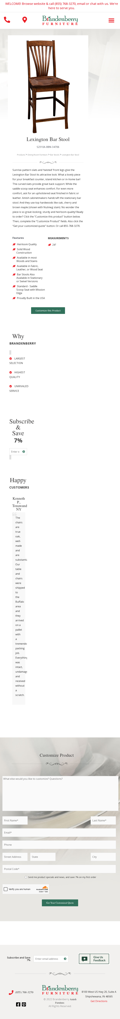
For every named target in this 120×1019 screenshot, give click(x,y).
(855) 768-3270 (24, 992)
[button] (111, 20)
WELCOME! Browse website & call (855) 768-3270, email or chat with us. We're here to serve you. (61, 6)
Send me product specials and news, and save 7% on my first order (62, 877)
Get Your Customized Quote (60, 902)
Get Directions (99, 1001)
